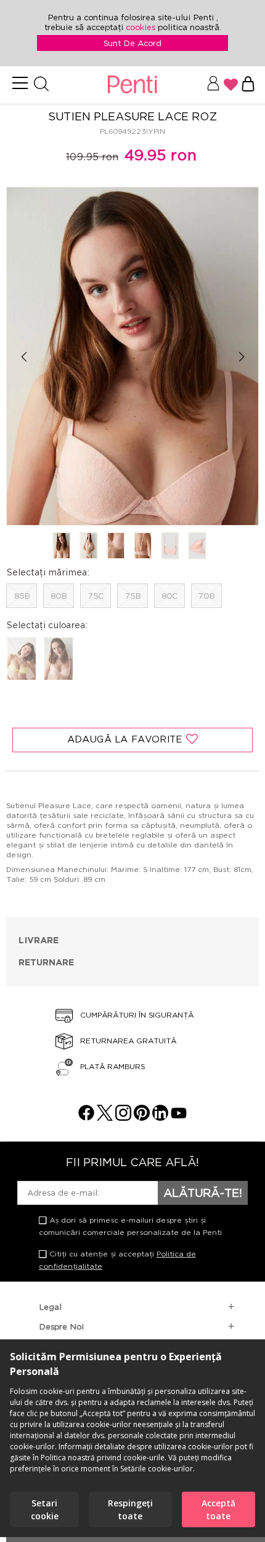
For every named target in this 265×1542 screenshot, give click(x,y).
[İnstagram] (123, 1117)
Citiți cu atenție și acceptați (117, 1260)
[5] (170, 546)
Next (241, 357)
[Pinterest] (142, 1117)
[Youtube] (179, 1117)
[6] (197, 546)
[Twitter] (105, 1117)
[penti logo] (132, 85)
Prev (24, 357)
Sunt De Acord (132, 43)
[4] (143, 546)
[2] (89, 546)
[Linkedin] (160, 1117)
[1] (61, 546)
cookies (142, 27)
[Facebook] (86, 1117)
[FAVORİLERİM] (231, 84)
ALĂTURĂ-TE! (202, 1192)
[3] (116, 546)
